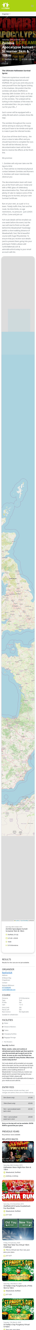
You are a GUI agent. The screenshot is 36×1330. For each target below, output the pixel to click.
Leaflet (17, 920)
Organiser (5, 14)
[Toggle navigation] (32, 6)
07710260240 (6, 988)
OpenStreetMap (24, 920)
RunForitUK (7, 972)
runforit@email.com (8, 990)
